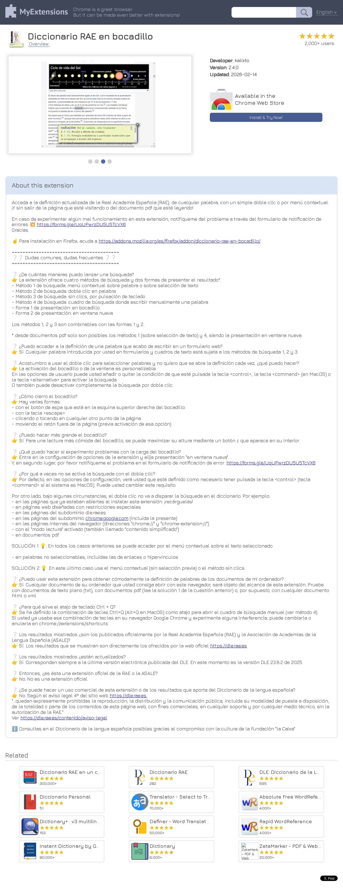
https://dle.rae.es (228, 645)
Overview (39, 44)
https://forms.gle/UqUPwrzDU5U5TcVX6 (81, 224)
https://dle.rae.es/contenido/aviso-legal (63, 718)
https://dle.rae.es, (128, 695)
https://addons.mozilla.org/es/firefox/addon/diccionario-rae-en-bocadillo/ (179, 241)
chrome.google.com (106, 518)
